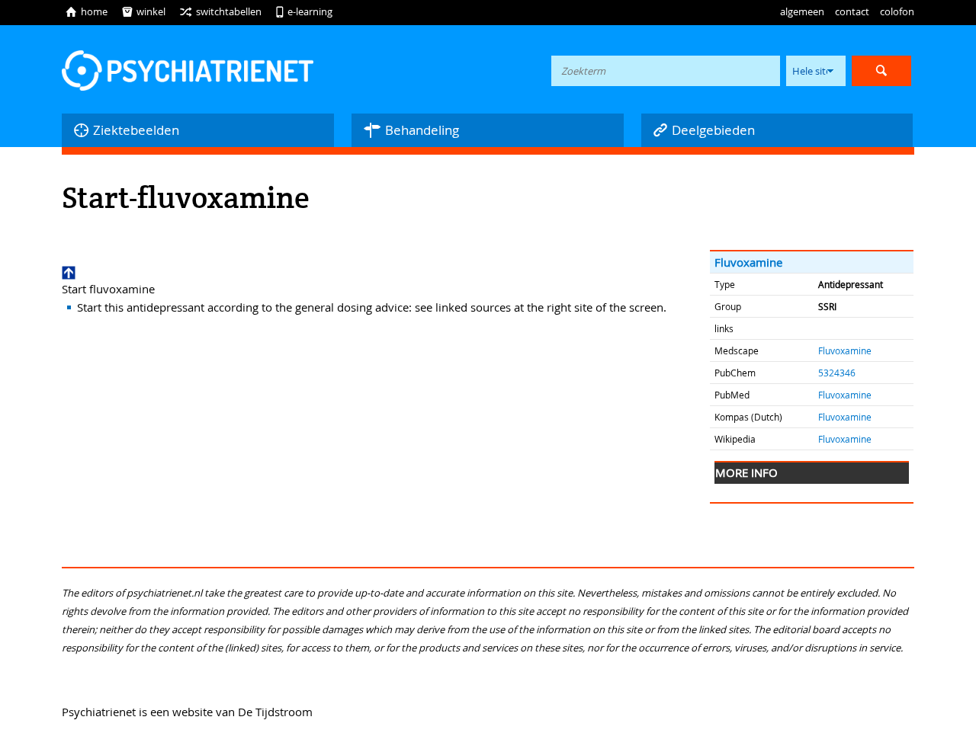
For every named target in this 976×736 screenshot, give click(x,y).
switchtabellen (220, 11)
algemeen (802, 11)
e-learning (303, 11)
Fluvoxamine (748, 262)
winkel (143, 11)
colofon (897, 11)
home (86, 11)
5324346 (837, 372)
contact (852, 11)
